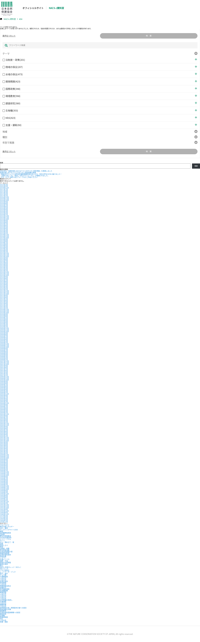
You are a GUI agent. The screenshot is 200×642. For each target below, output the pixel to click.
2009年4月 (4, 339)
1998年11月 (4, 487)
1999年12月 (4, 472)
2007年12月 (4, 361)
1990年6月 (4, 512)
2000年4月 (4, 465)
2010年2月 (4, 325)
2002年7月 (4, 430)
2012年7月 (4, 280)
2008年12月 (4, 344)
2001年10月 (4, 441)
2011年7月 (4, 298)
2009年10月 (4, 331)
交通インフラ (4, 559)
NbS (1, 618)
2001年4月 (4, 448)
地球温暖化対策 (5, 609)
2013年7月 (4, 261)
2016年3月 (4, 211)
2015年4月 (4, 228)
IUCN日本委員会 (5, 537)
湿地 (1, 544)
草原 (1, 547)
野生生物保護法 (5, 536)
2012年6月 (4, 281)
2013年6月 (4, 263)
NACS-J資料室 (56, 7)
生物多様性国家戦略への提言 (10, 612)
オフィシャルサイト (33, 7)
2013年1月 (4, 270)
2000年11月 (4, 456)
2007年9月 (4, 366)
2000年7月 (4, 461)
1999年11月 (4, 473)
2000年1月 (4, 470)
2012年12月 (4, 272)
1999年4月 (4, 483)
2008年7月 (4, 350)
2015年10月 (4, 219)
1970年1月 (4, 517)
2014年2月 (4, 250)
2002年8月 (4, 428)
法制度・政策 (4, 548)
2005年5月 (4, 398)
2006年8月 (4, 383)
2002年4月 (4, 434)
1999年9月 (4, 476)
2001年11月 (4, 439)
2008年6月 (4, 352)
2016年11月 (4, 199)
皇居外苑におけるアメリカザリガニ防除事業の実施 (18, 172)
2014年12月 (4, 234)
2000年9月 (4, 459)
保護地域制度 (4, 553)
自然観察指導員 (5, 533)
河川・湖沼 (4, 528)
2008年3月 (4, 356)
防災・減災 (4, 573)
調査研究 (3, 614)
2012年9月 (4, 277)
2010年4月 (4, 322)
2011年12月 (4, 291)
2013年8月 (4, 259)
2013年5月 (4, 264)
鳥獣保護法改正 (5, 586)
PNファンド (4, 569)
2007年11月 (4, 362)
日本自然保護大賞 (6, 551)
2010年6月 (4, 319)
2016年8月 (4, 203)
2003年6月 (4, 419)
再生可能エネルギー (7, 526)
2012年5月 (4, 283)
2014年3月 (4, 248)
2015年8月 (4, 222)
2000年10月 (4, 458)
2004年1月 (4, 412)
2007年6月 (4, 370)
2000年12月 (4, 455)
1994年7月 (4, 498)
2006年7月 (4, 384)
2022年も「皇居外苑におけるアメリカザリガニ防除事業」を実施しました (26, 171)
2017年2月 (4, 194)
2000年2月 (4, 469)
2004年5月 (4, 409)
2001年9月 (4, 442)
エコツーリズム (5, 539)
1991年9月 (4, 509)
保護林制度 (4, 617)
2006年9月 (4, 381)
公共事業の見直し (6, 600)
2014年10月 (4, 238)
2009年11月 (4, 330)
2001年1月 (4, 453)
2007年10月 (4, 364)
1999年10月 (4, 475)
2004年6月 (4, 408)
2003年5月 (4, 420)
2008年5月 (4, 353)
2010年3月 (4, 323)
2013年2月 (4, 269)
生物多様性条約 (5, 554)
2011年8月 (4, 297)
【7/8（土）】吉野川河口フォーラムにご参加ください (19, 177)
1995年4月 (4, 495)
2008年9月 (4, 348)
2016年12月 (4, 197)
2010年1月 (4, 327)
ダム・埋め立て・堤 (7, 542)
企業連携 (3, 601)
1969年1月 (4, 520)
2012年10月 (4, 275)
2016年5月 (4, 208)
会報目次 (3, 587)
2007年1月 (4, 375)
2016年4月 (4, 209)
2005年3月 (4, 401)
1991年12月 (4, 505)
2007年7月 (4, 369)
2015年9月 (4, 220)
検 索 (149, 36)
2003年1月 (4, 422)
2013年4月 (4, 266)
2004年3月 (4, 411)
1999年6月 (4, 480)
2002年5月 (4, 433)
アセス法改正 (4, 570)
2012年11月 (4, 273)
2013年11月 (4, 255)
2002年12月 (4, 423)
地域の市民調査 (5, 562)
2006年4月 (4, 389)
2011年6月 (4, 300)
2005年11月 (4, 394)
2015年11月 (4, 217)
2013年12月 (4, 253)
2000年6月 (4, 462)
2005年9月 (4, 395)
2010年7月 (4, 317)
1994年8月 (4, 497)
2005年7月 (4, 397)
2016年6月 (4, 206)
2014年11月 (4, 236)
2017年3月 (4, 192)
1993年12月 (4, 501)
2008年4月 (4, 355)
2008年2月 (4, 358)
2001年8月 (4, 444)
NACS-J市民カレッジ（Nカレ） (11, 567)
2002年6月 (4, 431)
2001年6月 (4, 445)
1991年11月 (4, 506)
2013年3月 (4, 267)
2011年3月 (4, 305)
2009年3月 (4, 341)
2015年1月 (4, 233)
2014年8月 (4, 241)
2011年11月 (4, 292)
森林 (1, 531)
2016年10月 (4, 200)
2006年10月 (4, 380)
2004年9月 (4, 405)
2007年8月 (4, 367)
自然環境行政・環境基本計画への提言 (13, 608)
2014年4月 (4, 247)
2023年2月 (4, 184)
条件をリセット (9, 36)
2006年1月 (4, 392)
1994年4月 (4, 500)
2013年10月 (4, 256)
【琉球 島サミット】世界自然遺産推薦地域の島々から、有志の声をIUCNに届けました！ (31, 174)
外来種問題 (4, 590)
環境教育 (3, 611)
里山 (1, 565)
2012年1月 (4, 289)
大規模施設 (4, 576)
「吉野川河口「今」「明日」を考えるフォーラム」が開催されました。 (24, 175)
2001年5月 (4, 447)
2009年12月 (4, 328)
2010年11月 (4, 311)
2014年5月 (4, 245)
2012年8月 (4, 278)
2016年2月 (4, 213)
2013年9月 (4, 258)
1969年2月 (4, 519)
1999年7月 (4, 478)
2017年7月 (4, 189)
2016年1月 (4, 214)
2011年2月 (4, 306)
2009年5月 (4, 337)
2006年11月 (4, 378)
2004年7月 (4, 406)
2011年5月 (4, 302)
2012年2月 (4, 287)
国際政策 (3, 604)
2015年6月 (4, 225)
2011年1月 (4, 308)
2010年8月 (4, 316)
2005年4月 (4, 400)
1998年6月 (4, 490)
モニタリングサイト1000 (9, 529)
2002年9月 (4, 426)
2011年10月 (4, 294)
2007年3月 (4, 373)
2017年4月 (4, 191)
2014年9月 (4, 239)
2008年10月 (4, 347)
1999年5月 (4, 481)
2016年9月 (4, 202)
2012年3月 (4, 286)
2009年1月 (4, 342)
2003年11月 (4, 414)
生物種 (2, 615)
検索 (1, 162)
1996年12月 (4, 494)
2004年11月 (4, 403)
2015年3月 (4, 230)
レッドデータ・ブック (8, 572)
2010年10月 (4, 312)
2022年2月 (4, 186)
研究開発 (3, 583)
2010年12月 (4, 309)
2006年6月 (4, 386)
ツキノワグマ (4, 525)
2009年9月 (4, 333)
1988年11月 (4, 514)
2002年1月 (4, 436)
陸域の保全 (4, 564)
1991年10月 (4, 508)
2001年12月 (4, 437)
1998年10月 (4, 489)
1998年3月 (4, 492)
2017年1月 (4, 195)
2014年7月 (4, 242)
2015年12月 (4, 216)
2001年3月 (4, 450)
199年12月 (4, 522)
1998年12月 (4, 486)
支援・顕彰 (4, 622)
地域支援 (3, 556)
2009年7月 (4, 336)
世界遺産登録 (4, 589)
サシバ (2, 540)
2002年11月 (4, 425)
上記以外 (3, 578)
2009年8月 (4, 334)
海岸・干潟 (4, 561)
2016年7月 (4, 205)
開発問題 (3, 592)
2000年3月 (4, 467)
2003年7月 (4, 417)
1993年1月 (4, 503)
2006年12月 (4, 376)
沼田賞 (2, 534)
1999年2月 (4, 484)
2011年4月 (4, 303)
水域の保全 (4, 581)
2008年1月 (4, 359)
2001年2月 (4, 451)
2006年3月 (4, 391)
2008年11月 (4, 345)
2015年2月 (4, 231)
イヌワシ (3, 558)
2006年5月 (4, 387)
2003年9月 (4, 416)
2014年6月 (4, 244)
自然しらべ (4, 545)
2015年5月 (4, 227)
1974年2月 (4, 515)
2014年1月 (4, 252)
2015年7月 (4, 223)
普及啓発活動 (4, 550)
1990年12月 (4, 511)
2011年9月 (4, 295)
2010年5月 (4, 320)
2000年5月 (4, 464)
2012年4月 (4, 284)
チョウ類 (3, 575)
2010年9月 (4, 314)
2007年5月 (4, 372)
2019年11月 (4, 188)
